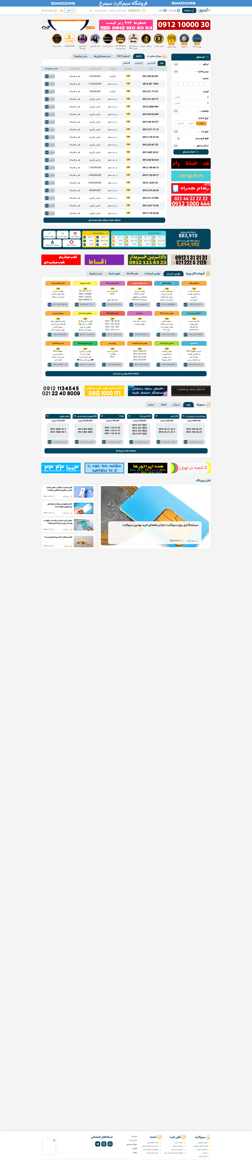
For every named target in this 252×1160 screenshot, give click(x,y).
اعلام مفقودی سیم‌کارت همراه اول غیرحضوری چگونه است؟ (59, 505)
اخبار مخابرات (178, 1142)
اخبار (91, 10)
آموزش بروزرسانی (177, 1149)
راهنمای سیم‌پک (177, 1146)
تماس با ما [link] (133, 1140)
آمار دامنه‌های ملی (153, 1142)
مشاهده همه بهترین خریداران (126, 373)
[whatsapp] (110, 1143)
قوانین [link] (134, 1148)
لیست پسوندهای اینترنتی (150, 1146)
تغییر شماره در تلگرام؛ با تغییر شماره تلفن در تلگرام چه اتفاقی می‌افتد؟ (59, 489)
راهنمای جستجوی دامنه (151, 1149)
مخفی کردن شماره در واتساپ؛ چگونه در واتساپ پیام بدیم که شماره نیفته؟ (57, 522)
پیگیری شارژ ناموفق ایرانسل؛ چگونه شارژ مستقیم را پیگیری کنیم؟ (161, 525)
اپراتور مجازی (203, 1156)
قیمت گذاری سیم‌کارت (117, 10)
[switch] (176, 138)
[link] (61, 10)
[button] (134, 10)
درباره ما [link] (134, 1136)
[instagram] (103, 1143)
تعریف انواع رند (202, 1142)
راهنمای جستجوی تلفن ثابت (173, 1153)
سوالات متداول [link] (131, 1144)
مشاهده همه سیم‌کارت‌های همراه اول (104, 220)
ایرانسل (205, 1153)
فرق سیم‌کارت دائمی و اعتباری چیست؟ (58, 537)
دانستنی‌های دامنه (153, 1153)
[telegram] (97, 1143)
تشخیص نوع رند (101, 10)
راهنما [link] (135, 1152)
